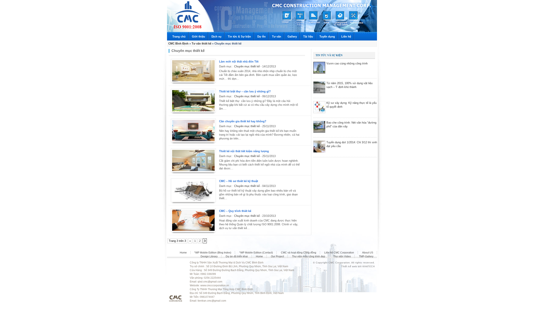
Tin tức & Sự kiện (239, 36)
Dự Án (261, 36)
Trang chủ (179, 36)
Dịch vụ (216, 36)
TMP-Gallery (366, 256)
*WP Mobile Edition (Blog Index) (212, 252)
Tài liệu (308, 36)
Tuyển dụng (327, 36)
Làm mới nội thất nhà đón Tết (238, 61)
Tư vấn (276, 36)
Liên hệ (346, 36)
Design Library (209, 256)
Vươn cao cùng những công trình (347, 63)
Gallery (292, 36)
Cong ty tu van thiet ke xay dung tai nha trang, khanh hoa (187, 14)
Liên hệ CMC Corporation (339, 252)
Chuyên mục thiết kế (247, 66)
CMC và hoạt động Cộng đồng (298, 252)
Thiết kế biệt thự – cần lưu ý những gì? (245, 91)
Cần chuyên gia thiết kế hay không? (242, 121)
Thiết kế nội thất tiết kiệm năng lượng (244, 151)
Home (183, 252)
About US (367, 252)
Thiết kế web (349, 266)
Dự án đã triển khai (237, 256)
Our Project (277, 256)
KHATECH (369, 266)
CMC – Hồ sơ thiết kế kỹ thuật (238, 181)
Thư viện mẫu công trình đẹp (308, 256)
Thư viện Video (342, 256)
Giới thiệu (198, 36)
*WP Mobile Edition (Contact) (256, 252)
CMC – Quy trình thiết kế (235, 211)
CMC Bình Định (178, 43)
